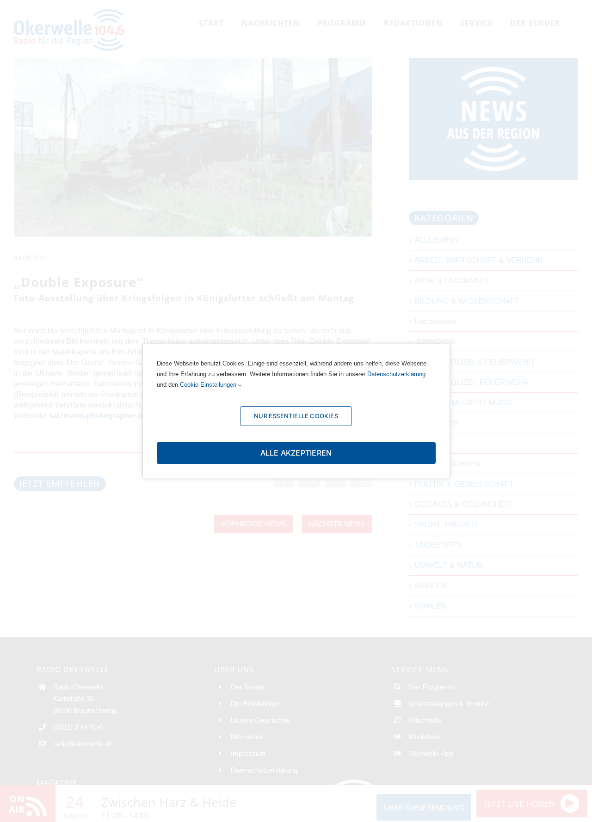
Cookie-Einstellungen (209, 384)
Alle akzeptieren (296, 452)
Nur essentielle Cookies (296, 416)
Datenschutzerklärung (396, 374)
